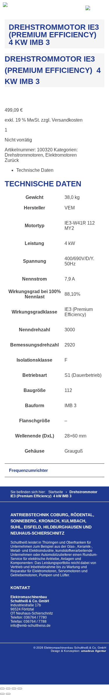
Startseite (55, 492)
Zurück (12, 160)
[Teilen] (14, 688)
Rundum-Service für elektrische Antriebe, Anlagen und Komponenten (53, 559)
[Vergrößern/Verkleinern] (2, 688)
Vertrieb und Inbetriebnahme (33, 567)
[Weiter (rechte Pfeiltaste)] (8, 694)
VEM (70, 207)
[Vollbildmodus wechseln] (8, 688)
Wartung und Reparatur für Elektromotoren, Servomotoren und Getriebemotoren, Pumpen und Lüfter (48, 571)
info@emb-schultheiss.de (30, 626)
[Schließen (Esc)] (19, 688)
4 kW (70, 243)
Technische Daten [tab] (34, 170)
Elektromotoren (61, 155)
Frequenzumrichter (28, 470)
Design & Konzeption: (78, 650)
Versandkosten (67, 120)
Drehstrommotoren (24, 155)
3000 (70, 329)
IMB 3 (70, 405)
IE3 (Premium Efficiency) (79, 312)
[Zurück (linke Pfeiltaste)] (2, 694)
